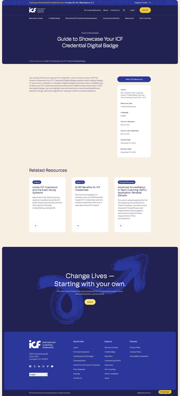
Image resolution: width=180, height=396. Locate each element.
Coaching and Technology (83, 356)
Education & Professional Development (81, 18)
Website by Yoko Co (144, 393)
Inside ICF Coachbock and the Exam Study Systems (45, 190)
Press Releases (79, 369)
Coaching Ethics (79, 361)
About (105, 10)
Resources (129, 18)
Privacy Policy (135, 348)
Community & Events (111, 18)
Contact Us (114, 10)
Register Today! (141, 2)
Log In (132, 10)
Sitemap (76, 374)
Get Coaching (145, 18)
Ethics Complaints (112, 374)
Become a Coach (36, 18)
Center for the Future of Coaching (86, 365)
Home (31, 61)
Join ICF (145, 10)
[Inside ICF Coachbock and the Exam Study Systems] (35, 225)
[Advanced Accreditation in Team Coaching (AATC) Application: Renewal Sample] (120, 225)
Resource (39, 61)
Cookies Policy (135, 352)
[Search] (124, 10)
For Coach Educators (92, 10)
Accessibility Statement (139, 356)
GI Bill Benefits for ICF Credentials (87, 188)
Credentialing (54, 18)
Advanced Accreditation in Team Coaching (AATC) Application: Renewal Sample (132, 191)
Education (109, 356)
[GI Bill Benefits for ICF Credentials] (78, 225)
